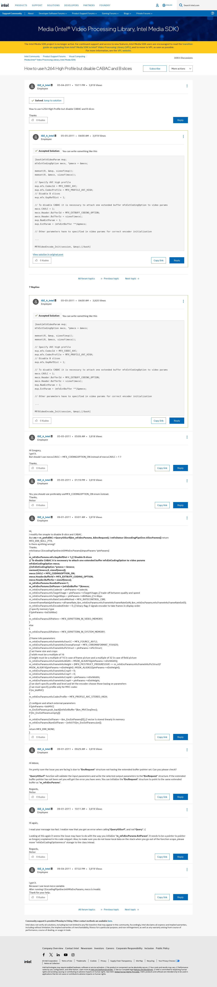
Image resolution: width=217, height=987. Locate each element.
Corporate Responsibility (129, 948)
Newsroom (86, 948)
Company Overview (52, 948)
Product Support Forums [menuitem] (83, 13)
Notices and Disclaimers (143, 969)
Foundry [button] (104, 5)
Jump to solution (48, 100)
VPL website (124, 50)
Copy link (158, 260)
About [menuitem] (31, 13)
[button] (186, 86)
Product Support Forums (54, 56)
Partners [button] (89, 5)
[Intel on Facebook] (43, 955)
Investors (99, 948)
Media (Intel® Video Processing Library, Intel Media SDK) (50, 59)
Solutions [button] (53, 5)
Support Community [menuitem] (12, 13)
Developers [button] (71, 5)
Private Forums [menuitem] (143, 13)
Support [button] (37, 5)
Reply (180, 120)
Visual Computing (77, 56)
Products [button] (21, 5)
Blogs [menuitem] (126, 13)
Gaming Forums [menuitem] (109, 13)
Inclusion (149, 948)
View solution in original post (48, 254)
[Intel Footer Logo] (28, 961)
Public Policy (162, 948)
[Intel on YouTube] (65, 955)
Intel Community (32, 56)
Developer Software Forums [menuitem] (52, 13)
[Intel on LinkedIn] (58, 955)
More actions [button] (178, 68)
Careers (110, 948)
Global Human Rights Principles (127, 971)
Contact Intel (72, 948)
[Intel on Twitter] (51, 955)
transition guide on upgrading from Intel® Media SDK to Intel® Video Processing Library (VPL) (118, 45)
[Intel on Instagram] (72, 955)
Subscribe (155, 68)
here (110, 920)
